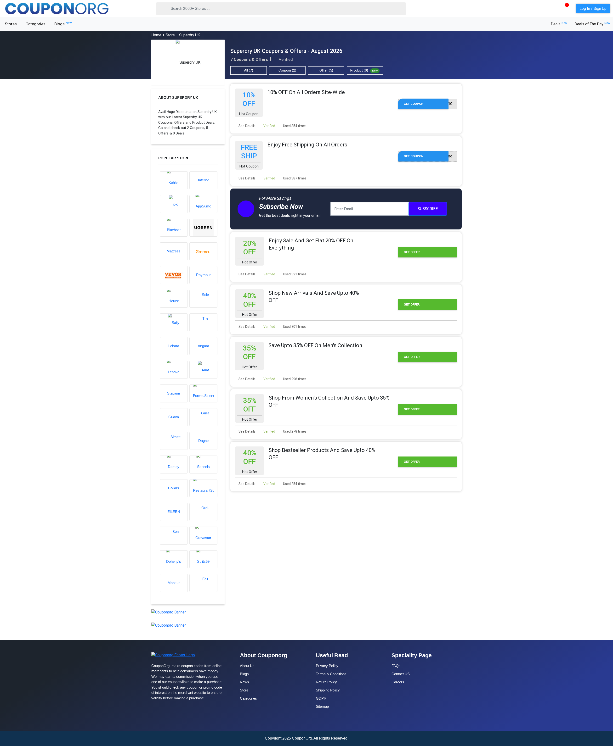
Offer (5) (326, 70)
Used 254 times (294, 484)
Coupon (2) (287, 70)
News (244, 682)
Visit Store (188, 62)
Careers (398, 682)
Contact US (401, 674)
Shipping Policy (328, 690)
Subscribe (428, 208)
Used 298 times (294, 379)
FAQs (396, 666)
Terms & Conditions (331, 674)
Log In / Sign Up (593, 8)
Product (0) (364, 70)
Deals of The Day (592, 24)
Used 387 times (294, 178)
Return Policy (326, 682)
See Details (246, 126)
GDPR (321, 698)
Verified (269, 126)
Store (170, 35)
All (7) (248, 70)
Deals (559, 24)
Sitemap (322, 706)
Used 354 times (294, 126)
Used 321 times (294, 274)
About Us (247, 666)
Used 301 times (294, 326)
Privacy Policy (327, 666)
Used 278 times (294, 431)
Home (156, 35)
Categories (35, 24)
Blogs (63, 23)
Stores (11, 24)
